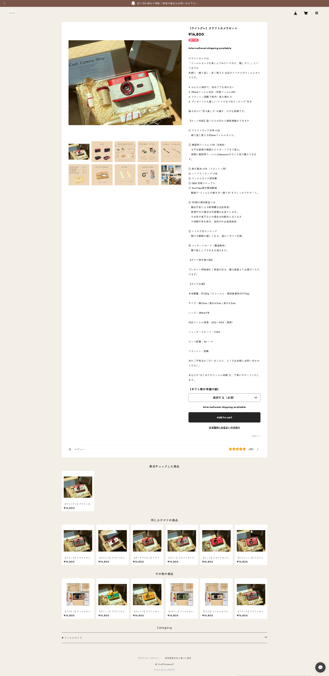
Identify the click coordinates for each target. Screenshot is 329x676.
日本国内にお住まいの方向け (224, 427)
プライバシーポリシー (149, 658)
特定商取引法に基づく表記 (178, 658)
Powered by (160, 669)
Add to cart (224, 417)
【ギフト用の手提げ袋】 (204, 389)
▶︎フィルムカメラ (72, 637)
